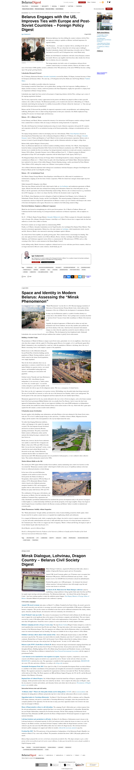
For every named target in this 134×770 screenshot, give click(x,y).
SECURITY (45, 6)
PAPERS (79, 6)
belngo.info (59, 663)
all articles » (36, 262)
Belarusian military (50, 8)
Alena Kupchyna (74, 133)
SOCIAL (54, 6)
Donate (109, 8)
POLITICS (25, 6)
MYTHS (70, 6)
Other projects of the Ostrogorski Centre (67, 762)
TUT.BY (68, 692)
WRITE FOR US (49, 755)
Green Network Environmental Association (66, 651)
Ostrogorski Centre (40, 758)
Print (25, 276)
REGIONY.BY (26, 661)
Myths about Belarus (103, 32)
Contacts (93, 2)
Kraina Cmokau (63, 625)
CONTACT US (69, 755)
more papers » (109, 13)
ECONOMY (35, 6)
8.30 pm (48, 647)
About (88, 2)
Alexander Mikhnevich (53, 217)
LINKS (83, 755)
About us (41, 755)
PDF (30, 276)
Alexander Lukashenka (49, 76)
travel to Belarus (59, 8)
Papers (99, 13)
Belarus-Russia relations (27, 8)
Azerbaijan (65, 229)
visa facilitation (64, 186)
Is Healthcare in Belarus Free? (103, 47)
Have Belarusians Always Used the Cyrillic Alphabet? (103, 44)
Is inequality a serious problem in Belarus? (102, 35)
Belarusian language (39, 8)
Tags (23, 267)
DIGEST (62, 6)
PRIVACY (77, 755)
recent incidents (80, 692)
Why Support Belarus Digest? (99, 8)
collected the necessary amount (67, 728)
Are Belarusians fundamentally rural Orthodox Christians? (104, 40)
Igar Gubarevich (26, 34)
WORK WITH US (59, 755)
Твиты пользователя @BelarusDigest (102, 73)
